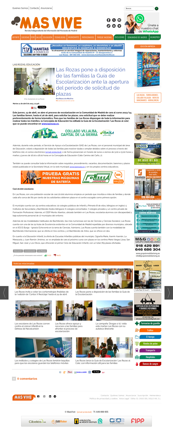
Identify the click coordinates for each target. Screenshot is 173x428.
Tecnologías (60, 37)
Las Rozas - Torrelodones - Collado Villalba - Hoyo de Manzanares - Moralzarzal (148, 97)
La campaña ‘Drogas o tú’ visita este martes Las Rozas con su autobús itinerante (111, 326)
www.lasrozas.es (50, 124)
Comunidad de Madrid (137, 37)
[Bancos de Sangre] (147, 364)
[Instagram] (119, 21)
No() (58, 255)
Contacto (34, 8)
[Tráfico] (147, 330)
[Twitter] (114, 21)
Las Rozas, (19, 64)
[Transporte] (147, 350)
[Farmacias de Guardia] (147, 323)
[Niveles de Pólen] (147, 343)
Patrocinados (88, 37)
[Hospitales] (147, 357)
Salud (38, 37)
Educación (47, 37)
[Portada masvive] (147, 69)
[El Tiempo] (147, 337)
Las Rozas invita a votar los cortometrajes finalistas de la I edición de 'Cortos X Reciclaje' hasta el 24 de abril (42, 293)
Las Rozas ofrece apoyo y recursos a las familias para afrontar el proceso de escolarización (68, 327)
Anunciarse (46, 8)
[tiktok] (109, 27)
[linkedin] (114, 27)
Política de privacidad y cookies (104, 398)
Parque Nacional (104, 37)
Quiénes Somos (20, 8)
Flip (35, 108)
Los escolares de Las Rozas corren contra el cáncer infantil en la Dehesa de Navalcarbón (32, 326)
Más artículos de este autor (65, 100)
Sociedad (25, 37)
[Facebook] (109, 21)
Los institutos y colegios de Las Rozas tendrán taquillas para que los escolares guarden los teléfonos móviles (42, 361)
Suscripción (143, 395)
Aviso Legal (124, 398)
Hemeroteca (155, 395)
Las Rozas (42, 251)
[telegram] (119, 27)
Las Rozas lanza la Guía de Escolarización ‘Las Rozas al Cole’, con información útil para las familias (102, 361)
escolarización (30, 251)
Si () (49, 255)
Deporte (15, 37)
